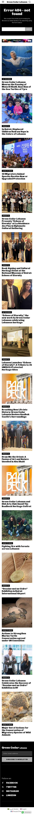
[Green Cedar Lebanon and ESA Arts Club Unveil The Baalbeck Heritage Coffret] (17, 480)
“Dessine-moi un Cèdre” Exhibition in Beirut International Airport (15, 591)
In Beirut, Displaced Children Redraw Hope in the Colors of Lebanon (15, 131)
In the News (7, 79)
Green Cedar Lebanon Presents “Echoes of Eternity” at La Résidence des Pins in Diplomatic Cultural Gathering (15, 223)
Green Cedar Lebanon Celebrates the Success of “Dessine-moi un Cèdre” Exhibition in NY (16, 684)
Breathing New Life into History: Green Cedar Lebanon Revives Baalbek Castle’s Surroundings (15, 413)
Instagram (12, 791)
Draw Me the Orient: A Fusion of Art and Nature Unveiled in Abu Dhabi (15, 459)
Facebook (12, 783)
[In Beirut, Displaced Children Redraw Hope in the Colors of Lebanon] (17, 108)
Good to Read (7, 171)
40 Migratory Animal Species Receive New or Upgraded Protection (15, 176)
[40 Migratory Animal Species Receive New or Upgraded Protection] (17, 153)
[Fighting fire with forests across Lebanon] (17, 525)
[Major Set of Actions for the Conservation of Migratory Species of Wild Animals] (17, 707)
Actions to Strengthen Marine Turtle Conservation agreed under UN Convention (14, 637)
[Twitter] (2, 787)
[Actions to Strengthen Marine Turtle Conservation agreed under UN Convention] (17, 612)
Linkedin (11, 795)
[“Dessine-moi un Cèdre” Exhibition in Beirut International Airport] (17, 568)
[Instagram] (2, 791)
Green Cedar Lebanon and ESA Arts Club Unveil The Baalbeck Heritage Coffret (16, 504)
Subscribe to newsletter (17, 759)
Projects (6, 126)
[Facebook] (2, 783)
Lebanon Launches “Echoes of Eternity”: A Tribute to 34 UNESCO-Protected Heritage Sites (17, 366)
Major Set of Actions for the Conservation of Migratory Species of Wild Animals (16, 731)
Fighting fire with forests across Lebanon (15, 547)
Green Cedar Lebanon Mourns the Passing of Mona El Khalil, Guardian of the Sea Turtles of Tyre (16, 85)
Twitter (11, 787)
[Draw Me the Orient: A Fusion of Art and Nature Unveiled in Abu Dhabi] (17, 436)
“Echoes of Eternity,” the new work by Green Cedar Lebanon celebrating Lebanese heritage (16, 319)
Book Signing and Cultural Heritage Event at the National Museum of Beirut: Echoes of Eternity (17, 272)
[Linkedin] (2, 795)
